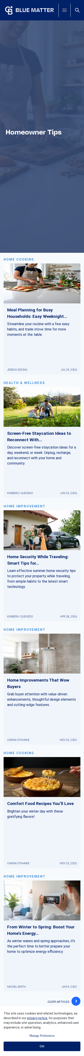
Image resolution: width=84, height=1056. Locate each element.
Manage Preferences (42, 1035)
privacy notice (37, 1018)
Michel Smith (16, 986)
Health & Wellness (24, 383)
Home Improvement (24, 506)
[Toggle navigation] (64, 10)
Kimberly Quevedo (20, 493)
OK (42, 1046)
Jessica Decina (17, 369)
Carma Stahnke (18, 740)
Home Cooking (19, 259)
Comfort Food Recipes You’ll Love (40, 803)
